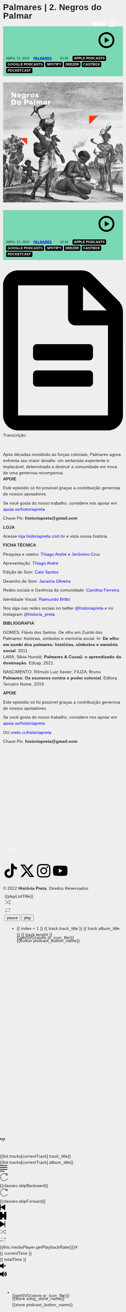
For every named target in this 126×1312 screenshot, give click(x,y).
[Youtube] (60, 870)
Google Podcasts (25, 64)
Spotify (54, 64)
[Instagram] (43, 870)
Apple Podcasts (89, 58)
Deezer (72, 64)
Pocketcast (19, 70)
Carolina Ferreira (102, 590)
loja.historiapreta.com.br (41, 536)
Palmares (42, 58)
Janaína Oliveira (55, 581)
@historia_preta (39, 614)
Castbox (91, 64)
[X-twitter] (27, 870)
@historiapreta (89, 608)
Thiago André (54, 554)
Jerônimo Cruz (86, 554)
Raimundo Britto (54, 599)
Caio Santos (46, 572)
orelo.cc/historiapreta (31, 732)
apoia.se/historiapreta (24, 509)
